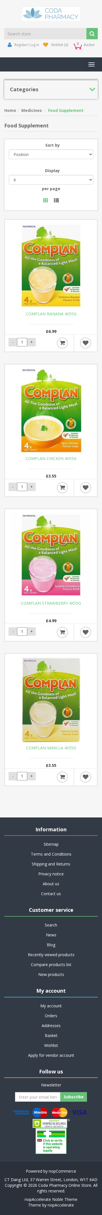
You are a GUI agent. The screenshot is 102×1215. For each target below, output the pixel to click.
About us (51, 883)
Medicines (31, 110)
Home (10, 110)
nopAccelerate (61, 1205)
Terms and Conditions (51, 854)
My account (51, 1005)
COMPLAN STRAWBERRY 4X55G (51, 603)
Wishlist (51, 1045)
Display (52, 170)
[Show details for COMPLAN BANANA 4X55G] (51, 266)
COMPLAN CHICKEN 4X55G (51, 458)
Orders (51, 1015)
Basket (51, 1035)
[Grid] (45, 201)
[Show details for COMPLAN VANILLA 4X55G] (51, 700)
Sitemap (51, 844)
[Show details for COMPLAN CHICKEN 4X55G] (51, 410)
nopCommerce (62, 1171)
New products (51, 974)
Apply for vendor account (51, 1055)
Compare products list (51, 964)
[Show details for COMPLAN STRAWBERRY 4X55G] (51, 555)
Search (51, 925)
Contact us (51, 893)
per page (51, 188)
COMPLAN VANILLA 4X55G (51, 747)
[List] (56, 201)
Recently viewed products (51, 954)
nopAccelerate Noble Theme (51, 1199)
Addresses (51, 1025)
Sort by (52, 145)
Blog (51, 944)
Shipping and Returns (51, 864)
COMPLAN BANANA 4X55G (51, 313)
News (51, 935)
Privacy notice (51, 873)
